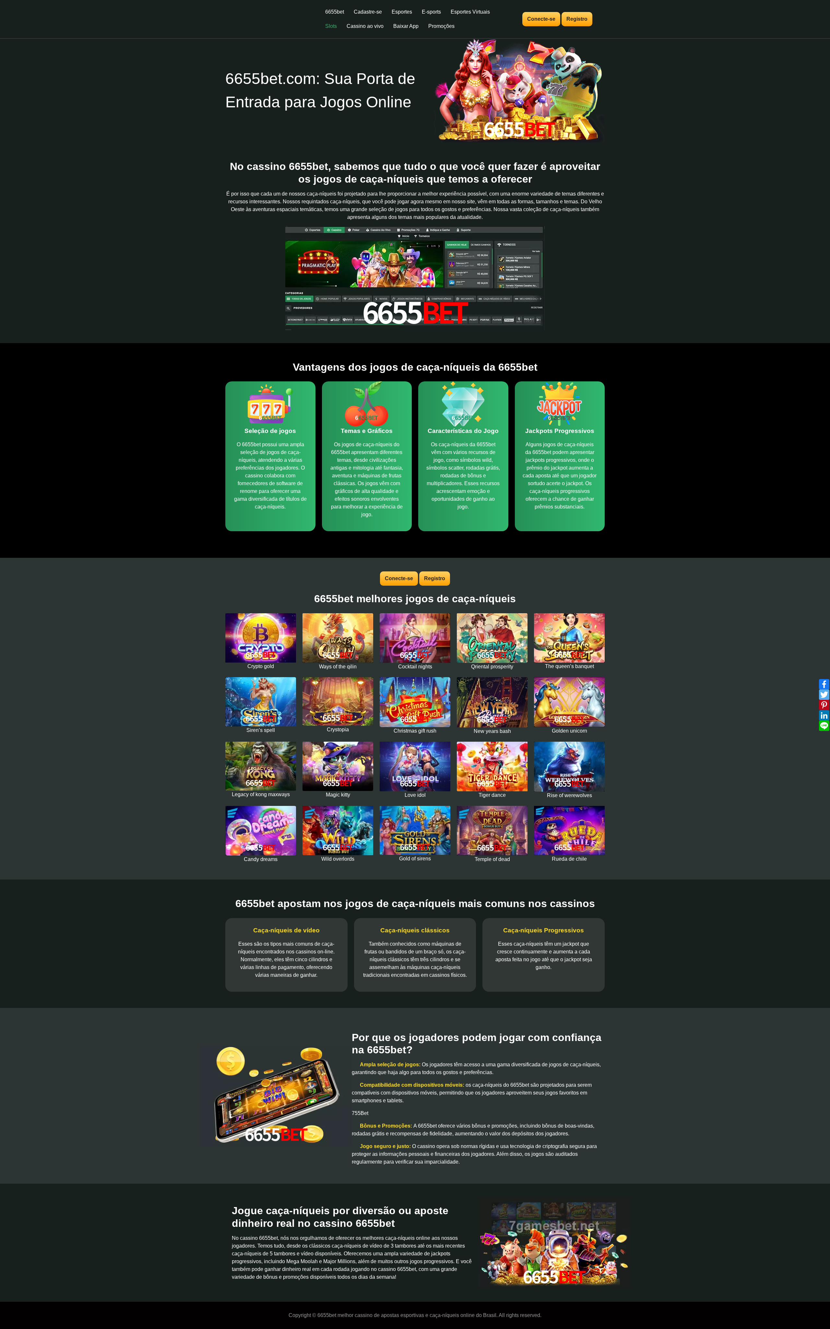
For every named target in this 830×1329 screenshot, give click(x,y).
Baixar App (406, 26)
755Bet (360, 1113)
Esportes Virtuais (470, 12)
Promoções (441, 26)
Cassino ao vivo (365, 26)
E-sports (431, 12)
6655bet (334, 12)
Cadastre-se (368, 12)
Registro (576, 19)
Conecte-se (541, 19)
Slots (331, 26)
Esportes (402, 12)
